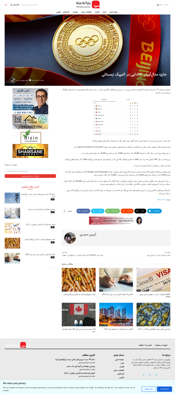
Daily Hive (161, 199)
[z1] (116, 221)
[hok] (30, 121)
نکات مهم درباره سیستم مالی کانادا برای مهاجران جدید (79, 330)
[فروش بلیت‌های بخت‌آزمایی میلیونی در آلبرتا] (12, 228)
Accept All (164, 389)
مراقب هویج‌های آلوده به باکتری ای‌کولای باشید (40, 239)
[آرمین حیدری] (13, 80)
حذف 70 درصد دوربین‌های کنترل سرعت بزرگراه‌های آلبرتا (38, 195)
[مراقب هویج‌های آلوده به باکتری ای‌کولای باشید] (12, 243)
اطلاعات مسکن (103, 325)
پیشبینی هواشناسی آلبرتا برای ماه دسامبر (41, 209)
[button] (14, 4)
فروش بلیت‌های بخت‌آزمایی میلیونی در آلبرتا (40, 224)
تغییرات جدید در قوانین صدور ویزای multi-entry (154, 295)
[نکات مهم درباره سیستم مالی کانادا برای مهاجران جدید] (79, 314)
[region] (87, 387)
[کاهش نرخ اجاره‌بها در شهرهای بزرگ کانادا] (116, 314)
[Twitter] (156, 375)
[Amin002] (30, 101)
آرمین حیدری (24, 80)
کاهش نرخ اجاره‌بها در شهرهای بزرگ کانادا (118, 329)
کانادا (63, 325)
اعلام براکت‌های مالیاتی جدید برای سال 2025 (40, 254)
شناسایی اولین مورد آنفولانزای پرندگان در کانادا (154, 329)
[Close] (172, 381)
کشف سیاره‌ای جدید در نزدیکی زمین (158, 255)
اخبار (52, 199)
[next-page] (50, 267)
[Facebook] (143, 375)
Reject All (149, 389)
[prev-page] (54, 267)
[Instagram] (150, 375)
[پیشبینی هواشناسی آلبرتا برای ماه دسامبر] (12, 213)
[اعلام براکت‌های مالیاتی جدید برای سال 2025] (12, 258)
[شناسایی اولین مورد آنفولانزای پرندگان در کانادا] (153, 314)
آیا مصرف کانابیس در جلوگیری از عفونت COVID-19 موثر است (82, 255)
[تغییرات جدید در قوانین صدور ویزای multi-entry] (153, 280)
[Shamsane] (30, 151)
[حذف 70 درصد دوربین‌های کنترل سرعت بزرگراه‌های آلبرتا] (12, 198)
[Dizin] (30, 136)
